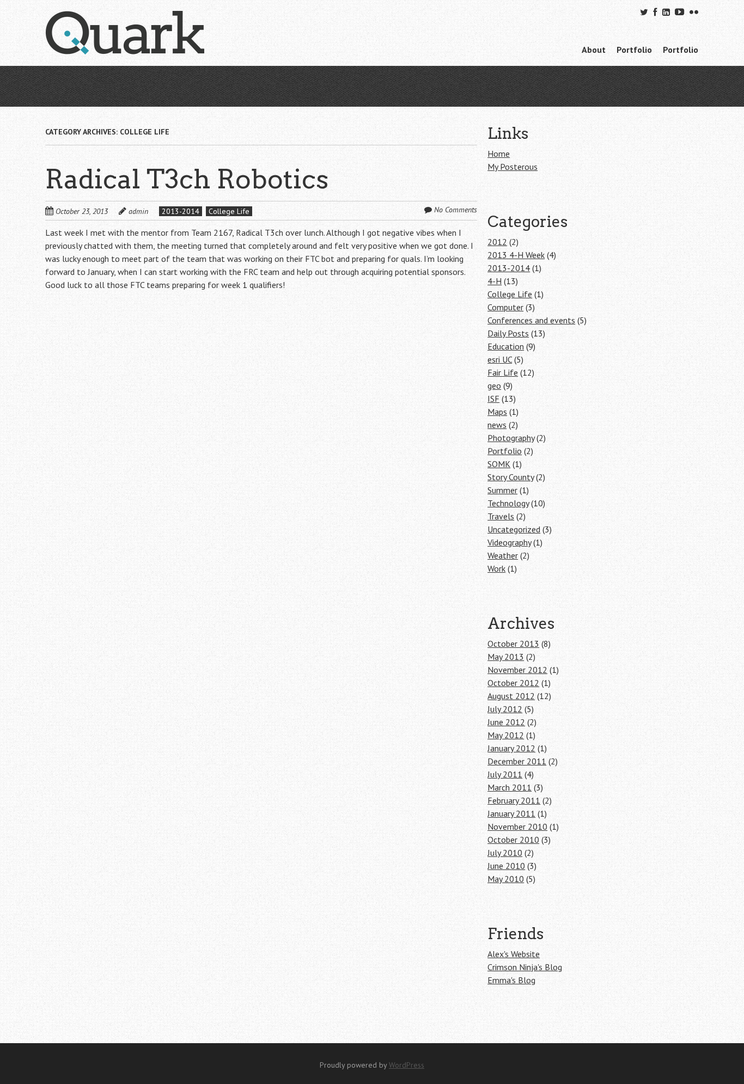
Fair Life (502, 372)
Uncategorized (513, 529)
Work (496, 568)
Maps (497, 411)
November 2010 (517, 826)
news (497, 424)
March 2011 (509, 787)
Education (505, 346)
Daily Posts (508, 333)
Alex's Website (513, 953)
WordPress (406, 1065)
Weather (502, 555)
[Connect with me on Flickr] (694, 12)
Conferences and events (531, 320)
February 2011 (513, 800)
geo (494, 385)
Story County (510, 476)
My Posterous (512, 166)
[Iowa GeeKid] (127, 33)
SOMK (498, 463)
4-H (494, 280)
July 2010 (504, 852)
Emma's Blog (511, 980)
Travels (500, 516)
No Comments (455, 210)
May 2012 (505, 735)
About (594, 49)
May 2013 (505, 656)
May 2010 (505, 878)
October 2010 (513, 839)
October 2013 (513, 643)
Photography (510, 437)
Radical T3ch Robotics (186, 179)
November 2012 (517, 669)
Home (498, 153)
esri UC (499, 359)
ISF (493, 398)
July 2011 (504, 774)
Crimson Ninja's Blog (524, 966)
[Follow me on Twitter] (644, 12)
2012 (497, 241)
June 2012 (506, 721)
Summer (502, 490)
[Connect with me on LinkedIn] (666, 12)
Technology (508, 503)
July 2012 (504, 708)
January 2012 (511, 748)
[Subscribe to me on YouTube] (679, 12)
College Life (229, 211)
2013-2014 (180, 211)
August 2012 (511, 695)
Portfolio (634, 49)
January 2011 (511, 813)
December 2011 (516, 761)
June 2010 (506, 865)
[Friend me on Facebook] (655, 12)
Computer (505, 307)
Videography (509, 542)
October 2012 (513, 682)
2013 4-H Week (516, 254)
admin (138, 211)
